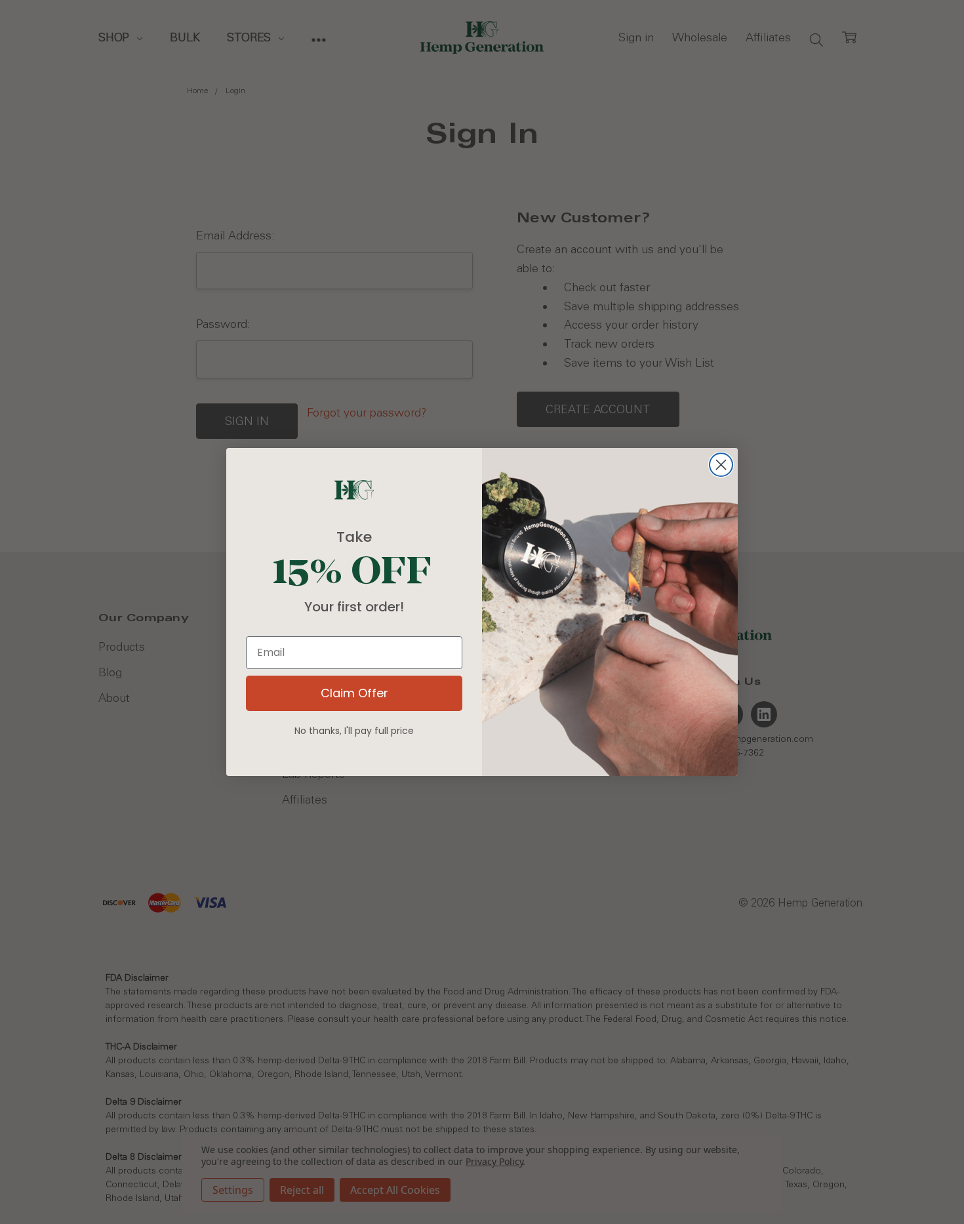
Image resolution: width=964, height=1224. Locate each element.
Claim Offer (354, 693)
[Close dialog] (721, 464)
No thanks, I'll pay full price (354, 730)
